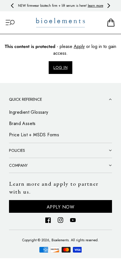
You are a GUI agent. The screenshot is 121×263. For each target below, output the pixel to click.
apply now (61, 207)
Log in (60, 67)
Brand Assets (22, 123)
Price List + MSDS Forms (34, 135)
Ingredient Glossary (28, 112)
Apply (79, 46)
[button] (10, 22)
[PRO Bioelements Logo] (60, 23)
